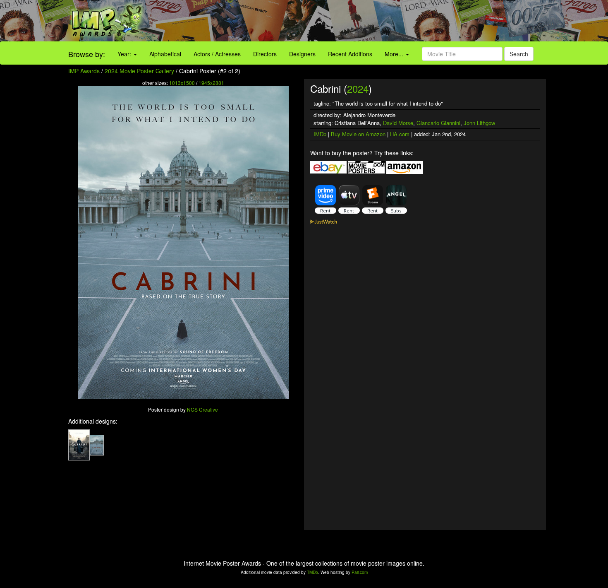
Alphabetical (165, 54)
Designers (302, 54)
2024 (358, 88)
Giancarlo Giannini (438, 123)
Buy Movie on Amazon (358, 134)
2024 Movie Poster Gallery (139, 71)
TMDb (312, 572)
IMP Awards (84, 71)
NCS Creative (202, 409)
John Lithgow (479, 123)
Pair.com (360, 572)
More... (395, 54)
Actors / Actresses (217, 54)
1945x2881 (211, 82)
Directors (265, 54)
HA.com (399, 134)
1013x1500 (182, 82)
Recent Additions (350, 54)
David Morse (398, 123)
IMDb (320, 134)
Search (519, 54)
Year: (125, 54)
